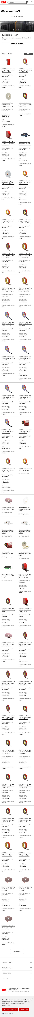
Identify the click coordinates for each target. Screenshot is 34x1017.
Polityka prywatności (24, 988)
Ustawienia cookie (13, 989)
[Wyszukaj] (27, 2)
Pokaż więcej (17, 951)
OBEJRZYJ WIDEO (17, 44)
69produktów (18, 16)
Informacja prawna (13, 988)
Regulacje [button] (6, 973)
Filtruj (28, 53)
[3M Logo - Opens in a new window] (3, 2)
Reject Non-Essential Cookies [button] (10, 1009)
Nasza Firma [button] (7, 962)
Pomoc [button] (5, 978)
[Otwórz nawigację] (31, 2)
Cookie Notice (6, 1005)
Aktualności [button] (7, 968)
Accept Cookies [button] (24, 1009)
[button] (8, 1013)
